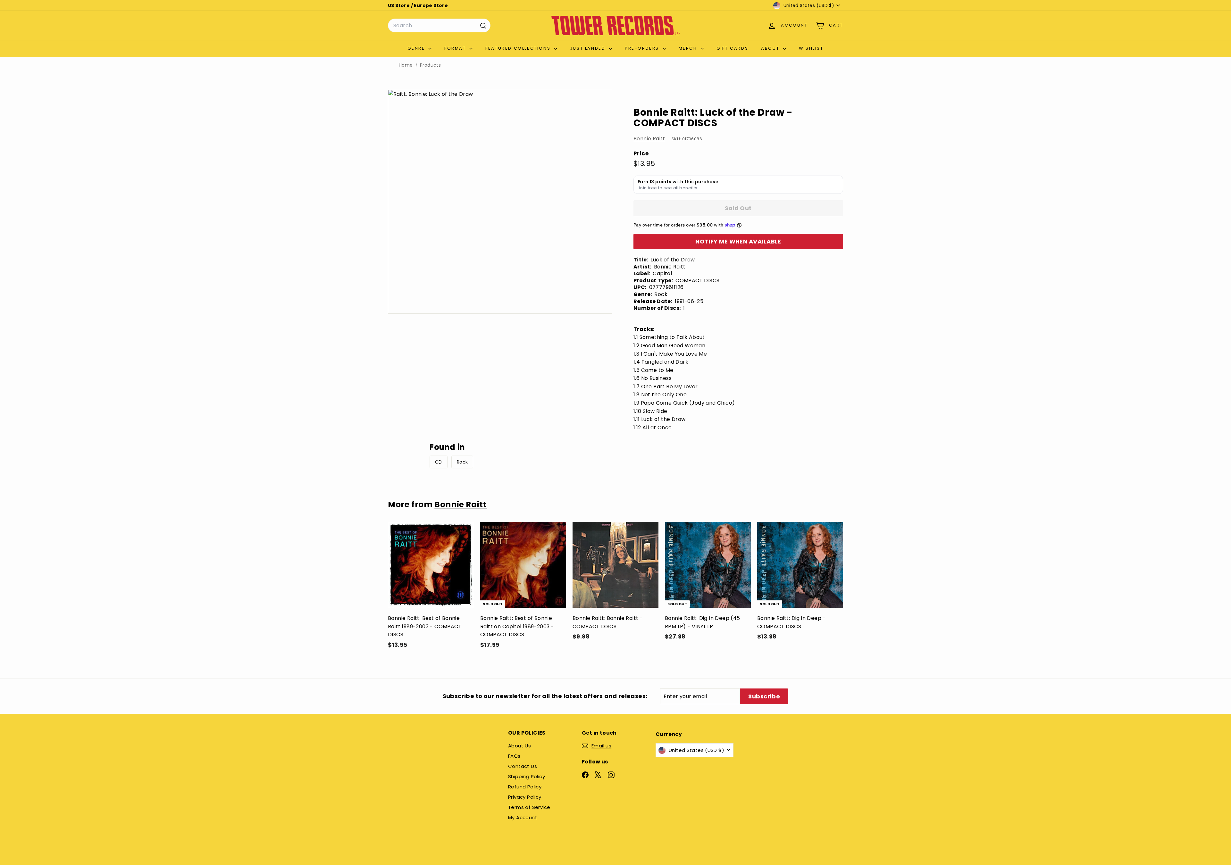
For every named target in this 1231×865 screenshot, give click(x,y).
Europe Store (431, 5)
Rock (462, 462)
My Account (522, 817)
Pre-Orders (643, 48)
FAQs (514, 756)
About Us (519, 745)
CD (438, 462)
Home (406, 65)
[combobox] (439, 26)
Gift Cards (732, 48)
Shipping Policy (526, 776)
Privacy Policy (524, 797)
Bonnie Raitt (649, 138)
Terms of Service (529, 807)
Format (456, 48)
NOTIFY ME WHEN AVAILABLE (738, 241)
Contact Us (522, 766)
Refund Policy (524, 786)
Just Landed (588, 48)
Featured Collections (518, 48)
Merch (689, 48)
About (771, 48)
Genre (417, 48)
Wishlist (811, 48)
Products (430, 65)
